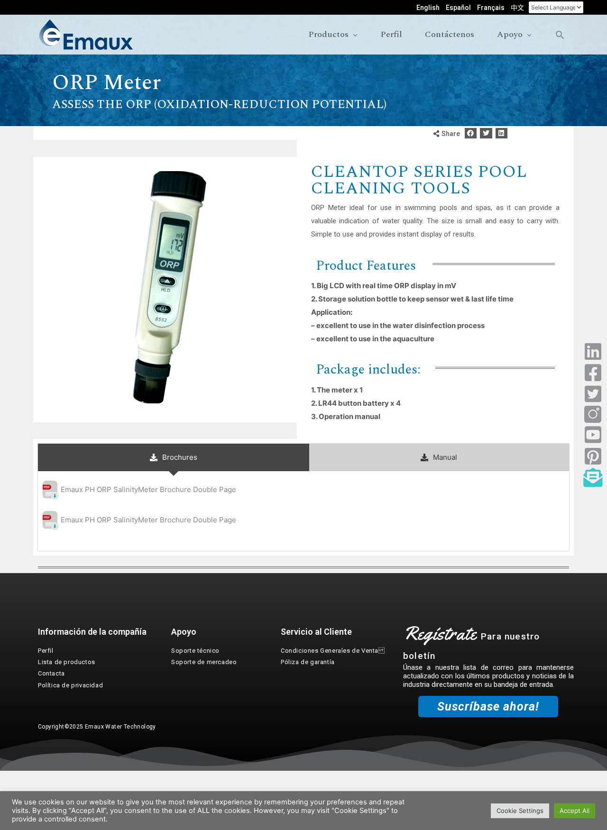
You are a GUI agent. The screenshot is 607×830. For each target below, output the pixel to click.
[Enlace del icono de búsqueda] (559, 34)
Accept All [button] (574, 810)
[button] (471, 133)
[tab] (173, 457)
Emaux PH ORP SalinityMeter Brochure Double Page (148, 489)
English (428, 7)
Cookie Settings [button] (520, 810)
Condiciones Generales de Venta (333, 650)
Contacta (51, 673)
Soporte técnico (195, 650)
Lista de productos (66, 662)
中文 (517, 7)
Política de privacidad (70, 685)
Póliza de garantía (308, 662)
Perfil (46, 650)
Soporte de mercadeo (204, 662)
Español (458, 7)
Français (491, 7)
